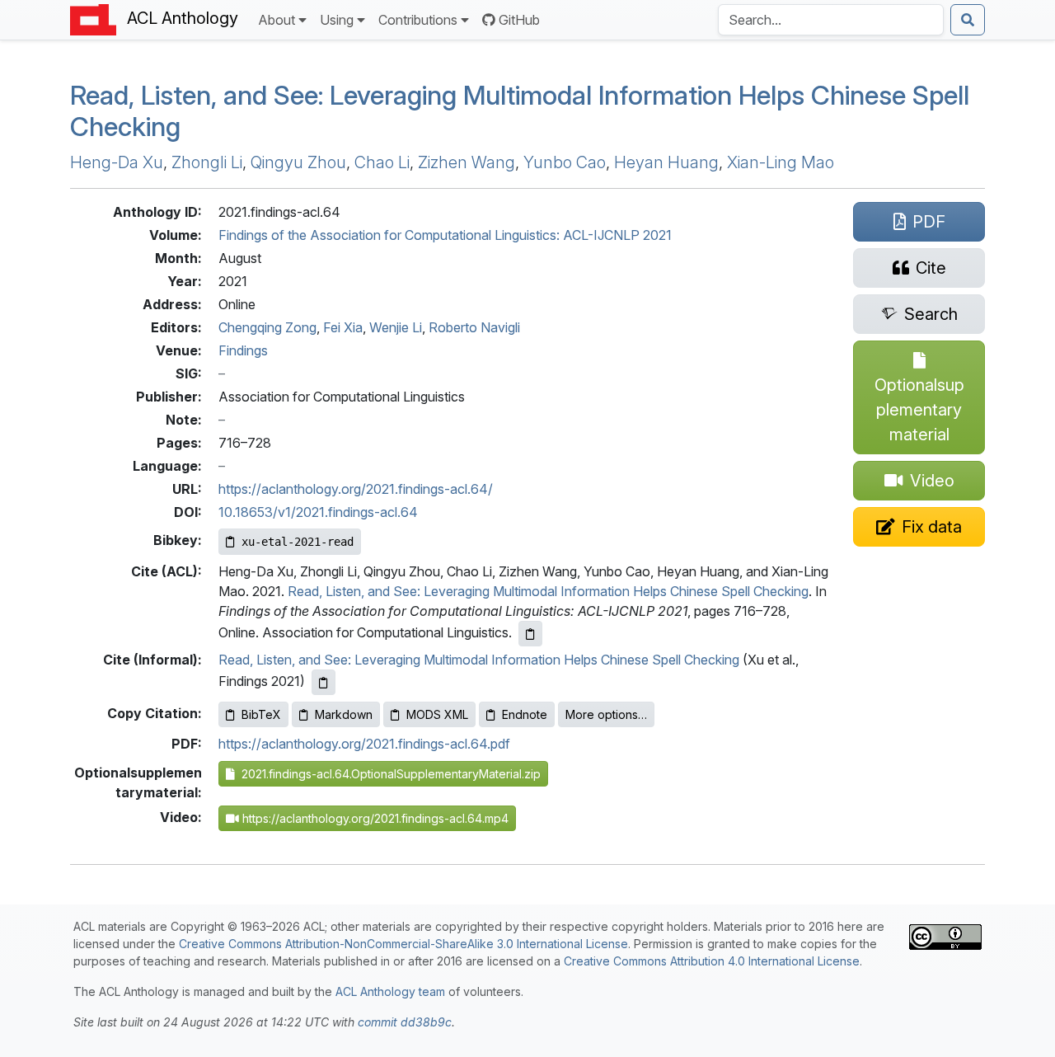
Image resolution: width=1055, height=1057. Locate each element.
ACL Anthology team (390, 991)
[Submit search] (967, 19)
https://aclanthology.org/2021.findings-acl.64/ (355, 489)
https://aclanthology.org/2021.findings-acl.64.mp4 (374, 818)
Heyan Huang (666, 162)
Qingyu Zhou (298, 162)
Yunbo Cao (564, 162)
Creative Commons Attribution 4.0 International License (712, 961)
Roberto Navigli (474, 327)
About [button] (276, 20)
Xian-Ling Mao (780, 162)
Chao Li (382, 162)
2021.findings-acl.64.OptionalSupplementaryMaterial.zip (388, 774)
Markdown (344, 714)
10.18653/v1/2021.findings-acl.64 (318, 512)
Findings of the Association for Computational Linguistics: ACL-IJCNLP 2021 (445, 235)
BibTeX (261, 714)
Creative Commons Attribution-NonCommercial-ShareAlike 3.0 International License (403, 944)
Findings (243, 350)
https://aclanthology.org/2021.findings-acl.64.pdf (364, 743)
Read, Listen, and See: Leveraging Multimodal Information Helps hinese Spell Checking (519, 111)
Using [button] (337, 20)
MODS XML (437, 714)
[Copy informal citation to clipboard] (323, 682)
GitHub (519, 20)
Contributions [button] (417, 20)
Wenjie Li (395, 327)
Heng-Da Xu (116, 162)
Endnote (524, 714)
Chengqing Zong (267, 327)
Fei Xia (343, 327)
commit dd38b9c (405, 1022)
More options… (606, 714)
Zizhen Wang (466, 162)
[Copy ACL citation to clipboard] (530, 633)
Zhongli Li (206, 162)
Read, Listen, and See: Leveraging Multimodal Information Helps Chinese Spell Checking (548, 591)
